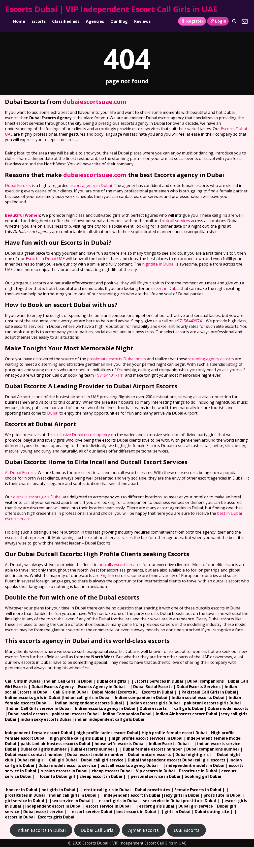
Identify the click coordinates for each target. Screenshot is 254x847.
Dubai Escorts (18, 185)
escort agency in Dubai (90, 185)
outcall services (176, 220)
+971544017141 (109, 375)
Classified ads (65, 21)
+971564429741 (189, 321)
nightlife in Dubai (158, 264)
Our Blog (119, 21)
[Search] (234, 21)
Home (19, 21)
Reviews (142, 21)
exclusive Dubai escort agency (82, 434)
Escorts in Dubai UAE (45, 258)
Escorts (39, 21)
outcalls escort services (119, 564)
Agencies (95, 21)
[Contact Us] (244, 21)
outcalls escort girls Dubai (37, 497)
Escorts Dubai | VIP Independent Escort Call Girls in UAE (111, 9)
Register (194, 21)
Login (220, 21)
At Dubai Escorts (20, 472)
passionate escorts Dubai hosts (116, 359)
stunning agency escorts (211, 359)
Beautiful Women (22, 215)
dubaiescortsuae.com (94, 101)
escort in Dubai (165, 288)
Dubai (52, 413)
